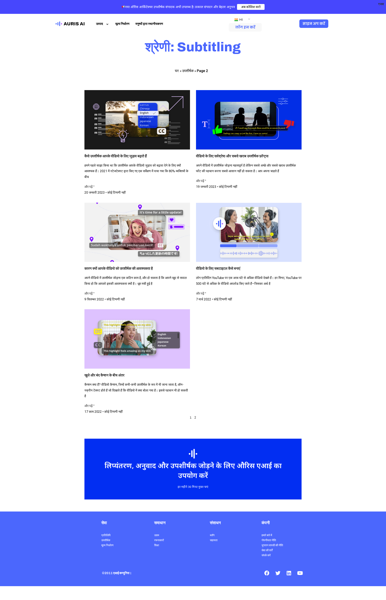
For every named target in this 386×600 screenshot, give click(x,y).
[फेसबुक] (267, 573)
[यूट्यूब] (300, 573)
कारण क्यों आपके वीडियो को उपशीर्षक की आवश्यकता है (118, 268)
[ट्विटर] (278, 573)
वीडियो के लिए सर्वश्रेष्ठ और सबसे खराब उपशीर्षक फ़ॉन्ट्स (232, 156)
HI (241, 19)
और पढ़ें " (89, 186)
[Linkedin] (289, 573)
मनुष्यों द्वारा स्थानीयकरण (149, 23)
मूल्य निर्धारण (122, 23)
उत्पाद (99, 23)
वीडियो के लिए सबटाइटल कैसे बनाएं (218, 268)
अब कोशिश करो (251, 7)
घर (177, 71)
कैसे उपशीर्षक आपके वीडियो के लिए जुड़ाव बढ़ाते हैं (115, 156)
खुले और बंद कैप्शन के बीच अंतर (104, 375)
